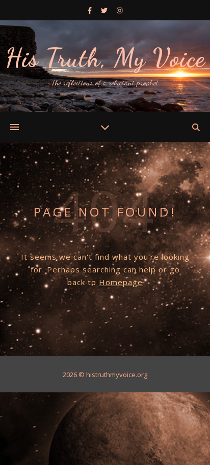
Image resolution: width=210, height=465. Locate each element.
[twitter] (105, 10)
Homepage (121, 282)
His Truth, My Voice (105, 58)
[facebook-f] (90, 10)
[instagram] (119, 10)
